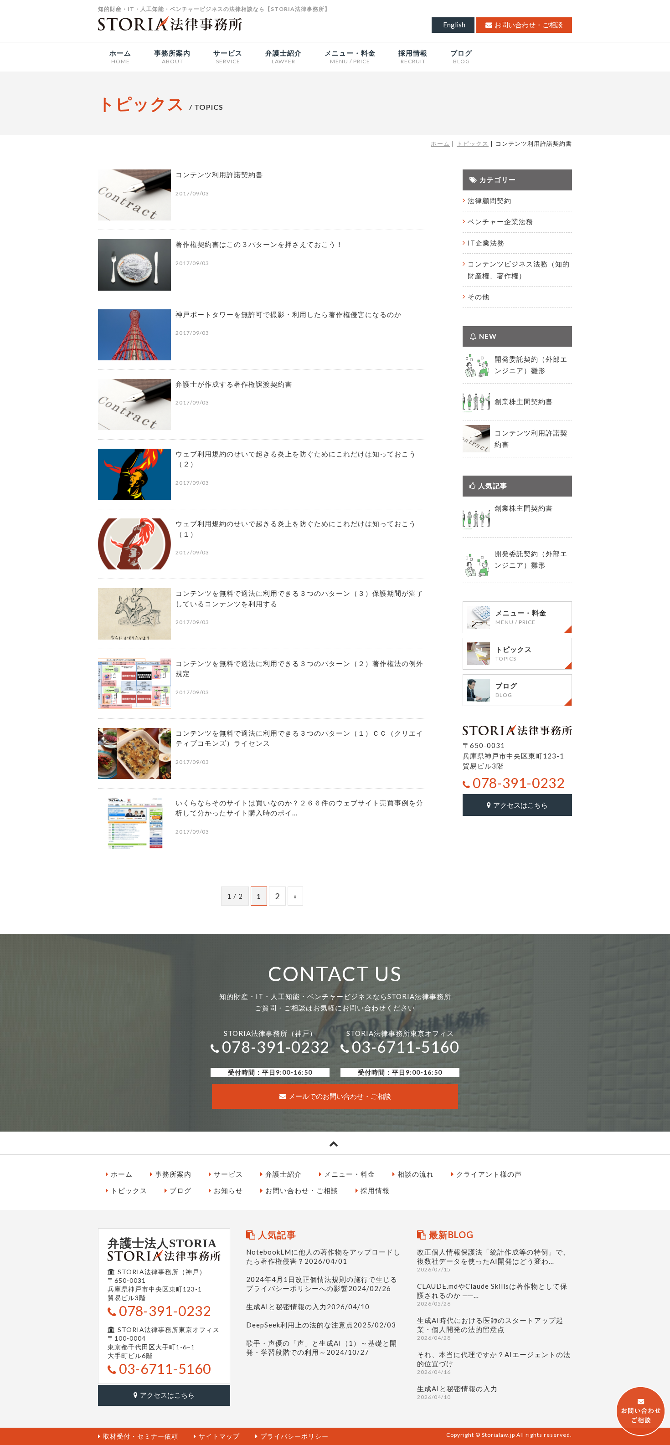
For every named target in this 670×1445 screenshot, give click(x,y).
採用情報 (375, 1190)
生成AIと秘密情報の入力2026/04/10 (308, 1306)
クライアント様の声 (489, 1174)
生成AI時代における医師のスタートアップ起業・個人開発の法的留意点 (490, 1328)
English (454, 24)
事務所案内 (173, 1174)
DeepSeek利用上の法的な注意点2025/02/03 (321, 1325)
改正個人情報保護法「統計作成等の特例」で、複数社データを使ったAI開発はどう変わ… (493, 1260)
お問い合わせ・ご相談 (529, 24)
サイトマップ (219, 1436)
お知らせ (228, 1190)
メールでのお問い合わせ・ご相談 (340, 1096)
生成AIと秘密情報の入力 (457, 1392)
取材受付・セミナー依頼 (140, 1436)
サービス (228, 1174)
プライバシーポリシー (294, 1436)
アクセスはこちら (520, 805)
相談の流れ (415, 1174)
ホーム (440, 143)
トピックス (473, 143)
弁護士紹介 (283, 1174)
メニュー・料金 (349, 1174)
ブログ (180, 1190)
